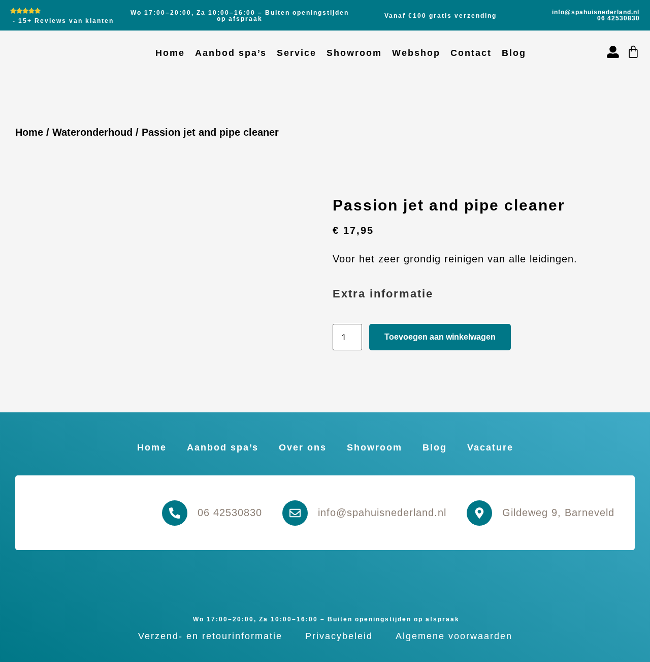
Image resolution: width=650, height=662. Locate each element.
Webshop (416, 53)
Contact (471, 53)
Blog (514, 53)
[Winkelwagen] (633, 51)
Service (296, 53)
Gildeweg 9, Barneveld (558, 512)
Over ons (303, 447)
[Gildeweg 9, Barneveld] (479, 513)
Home (170, 53)
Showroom (354, 53)
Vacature (490, 447)
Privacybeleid (339, 636)
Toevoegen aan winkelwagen (440, 337)
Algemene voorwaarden (454, 636)
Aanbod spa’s (231, 53)
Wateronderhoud (92, 132)
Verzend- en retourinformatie (210, 636)
